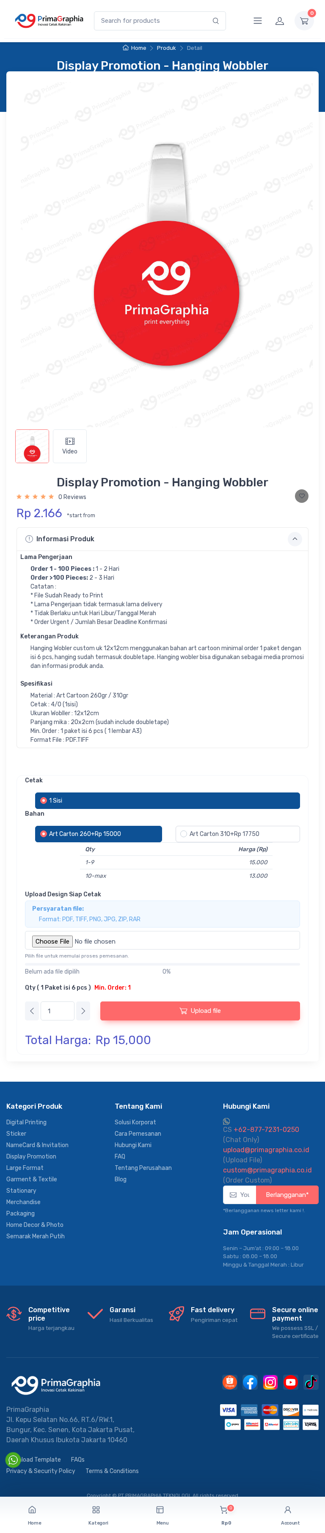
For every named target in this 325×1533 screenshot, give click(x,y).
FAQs (78, 1459)
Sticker (16, 1133)
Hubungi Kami (133, 1145)
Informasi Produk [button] (65, 539)
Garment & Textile (31, 1179)
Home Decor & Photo (34, 1225)
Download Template (33, 1459)
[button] (98, 1515)
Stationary (21, 1190)
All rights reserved (215, 1495)
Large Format (25, 1168)
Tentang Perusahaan (143, 1168)
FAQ (120, 1156)
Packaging (20, 1213)
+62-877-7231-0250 (261, 1130)
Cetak (34, 780)
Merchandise (23, 1202)
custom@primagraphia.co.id (267, 1170)
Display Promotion (31, 1156)
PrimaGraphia (27, 1409)
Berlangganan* (287, 1195)
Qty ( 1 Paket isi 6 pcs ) (78, 987)
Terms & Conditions (112, 1471)
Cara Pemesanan (138, 1133)
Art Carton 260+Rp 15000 (85, 834)
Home (138, 48)
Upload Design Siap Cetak (63, 894)
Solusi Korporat (135, 1122)
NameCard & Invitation (37, 1145)
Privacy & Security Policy (40, 1471)
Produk (166, 48)
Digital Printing (26, 1122)
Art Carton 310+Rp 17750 (224, 834)
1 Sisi (55, 800)
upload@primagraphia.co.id (266, 1150)
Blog (121, 1179)
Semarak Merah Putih (35, 1236)
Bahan (34, 813)
